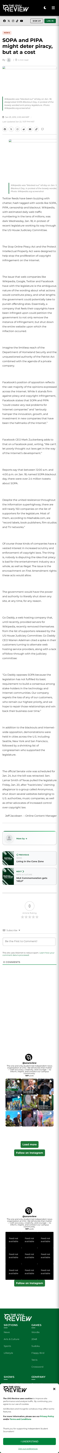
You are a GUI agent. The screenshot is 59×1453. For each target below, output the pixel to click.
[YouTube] (21, 21)
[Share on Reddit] (23, 129)
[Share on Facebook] (4, 129)
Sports (7, 1346)
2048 (34, 1339)
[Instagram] (13, 21)
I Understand (29, 1441)
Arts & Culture (11, 1339)
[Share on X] (11, 129)
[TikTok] (17, 21)
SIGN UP (37, 21)
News (7, 33)
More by (20, 838)
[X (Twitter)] (9, 21)
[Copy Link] (36, 129)
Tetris (34, 1359)
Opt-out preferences (28, 1449)
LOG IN (50, 21)
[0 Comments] (42, 129)
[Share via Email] (30, 129)
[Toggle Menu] (53, 8)
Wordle (35, 1332)
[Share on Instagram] (17, 129)
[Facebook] (4, 21)
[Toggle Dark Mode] (45, 8)
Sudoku (35, 1346)
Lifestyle (8, 1353)
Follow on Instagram (29, 1152)
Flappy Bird (37, 1353)
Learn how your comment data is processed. (28, 954)
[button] (54, 1388)
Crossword (37, 1366)
